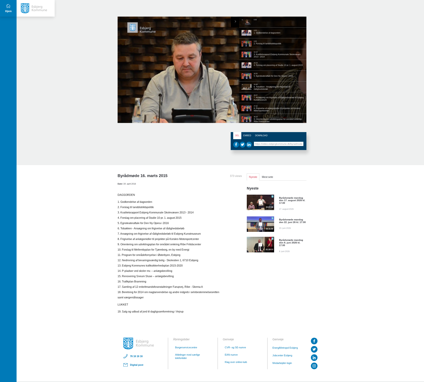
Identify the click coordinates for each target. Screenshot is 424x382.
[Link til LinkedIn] (314, 357)
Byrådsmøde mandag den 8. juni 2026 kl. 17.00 (291, 243)
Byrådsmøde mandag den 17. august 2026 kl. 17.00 (292, 200)
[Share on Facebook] (236, 145)
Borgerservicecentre (186, 347)
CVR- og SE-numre (235, 347)
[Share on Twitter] (242, 145)
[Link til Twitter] (314, 349)
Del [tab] (237, 135)
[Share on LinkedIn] (249, 145)
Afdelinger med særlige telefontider (187, 356)
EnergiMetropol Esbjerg (285, 347)
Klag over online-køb (236, 362)
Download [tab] (261, 135)
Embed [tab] (247, 135)
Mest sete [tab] (267, 177)
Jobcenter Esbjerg (282, 355)
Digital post (136, 364)
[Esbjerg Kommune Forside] (138, 343)
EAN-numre (231, 354)
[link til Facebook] (314, 341)
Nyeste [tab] (253, 177)
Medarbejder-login (282, 363)
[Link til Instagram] (314, 366)
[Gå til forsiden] (36, 8)
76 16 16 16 (136, 356)
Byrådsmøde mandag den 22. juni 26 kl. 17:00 (292, 221)
